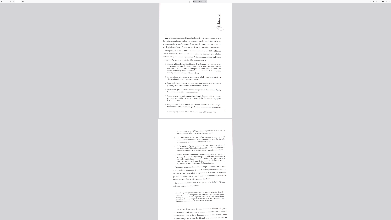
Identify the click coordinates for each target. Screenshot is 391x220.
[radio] (370, 1)
